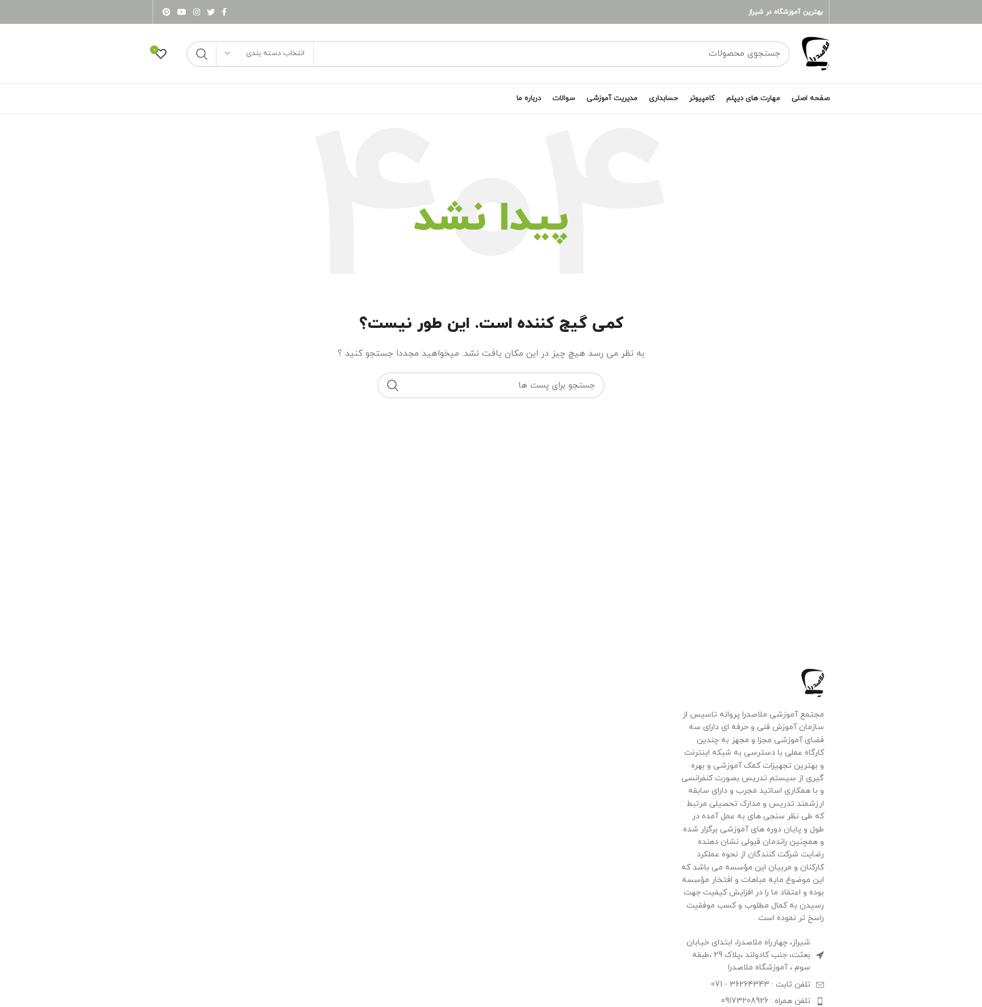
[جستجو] (202, 54)
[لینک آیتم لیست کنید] (752, 985)
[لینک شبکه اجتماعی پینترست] (166, 12)
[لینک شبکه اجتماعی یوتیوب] (182, 12)
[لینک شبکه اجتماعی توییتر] (210, 12)
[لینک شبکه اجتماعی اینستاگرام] (196, 12)
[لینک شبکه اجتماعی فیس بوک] (224, 12)
